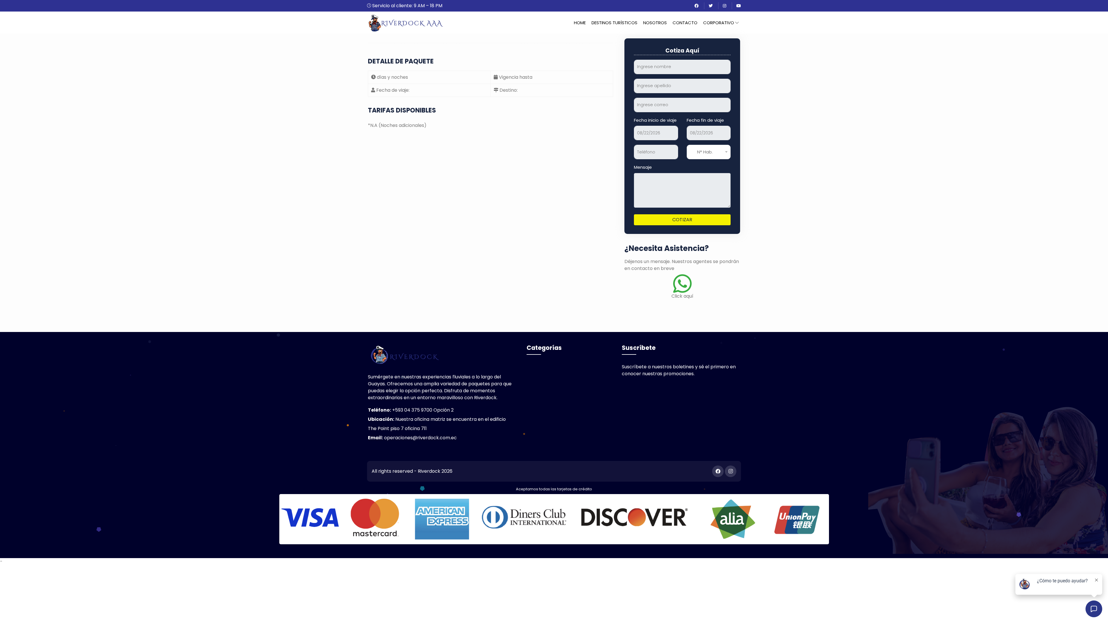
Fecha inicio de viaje (655, 120)
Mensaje (643, 167)
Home (580, 23)
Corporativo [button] (719, 23)
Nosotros (655, 23)
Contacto (685, 23)
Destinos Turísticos (614, 23)
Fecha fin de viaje (705, 120)
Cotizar (682, 219)
